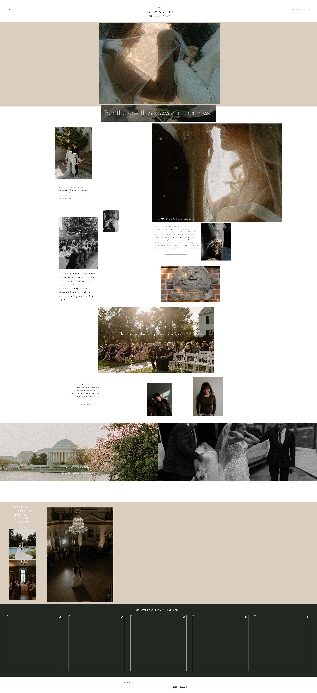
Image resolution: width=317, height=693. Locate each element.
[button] (159, 7)
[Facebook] (7, 9)
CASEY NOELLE (159, 12)
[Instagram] (9, 9)
